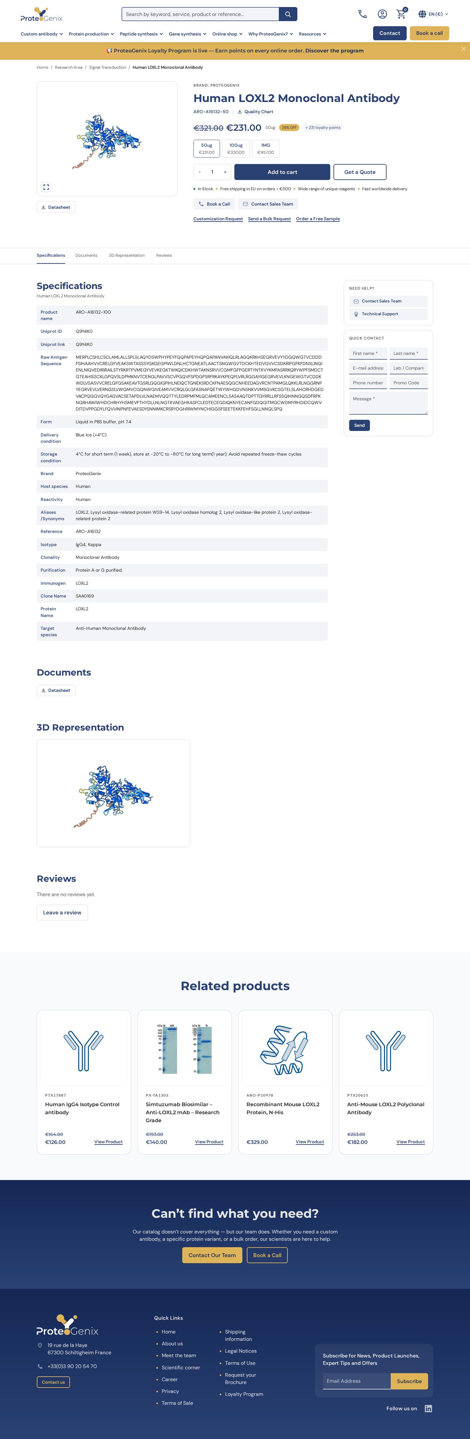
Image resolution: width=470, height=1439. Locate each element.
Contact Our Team (212, 1255)
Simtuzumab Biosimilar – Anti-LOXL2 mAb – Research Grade (183, 1112)
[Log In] (382, 14)
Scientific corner (181, 1367)
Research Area (68, 67)
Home (42, 67)
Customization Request (218, 219)
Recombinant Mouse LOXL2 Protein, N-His (283, 1108)
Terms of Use (240, 1363)
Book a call (429, 33)
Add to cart (282, 172)
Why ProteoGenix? (268, 34)
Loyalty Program (244, 1394)
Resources (310, 34)
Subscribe (409, 1381)
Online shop (224, 34)
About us (172, 1343)
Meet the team (179, 1355)
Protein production (89, 34)
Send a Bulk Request (269, 219)
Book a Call (267, 1255)
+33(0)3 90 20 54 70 (72, 1366)
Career (170, 1379)
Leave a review (62, 912)
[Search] (288, 14)
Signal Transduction (107, 67)
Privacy (170, 1391)
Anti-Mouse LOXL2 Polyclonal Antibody (386, 1108)
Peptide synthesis (139, 34)
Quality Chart (259, 111)
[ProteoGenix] (41, 14)
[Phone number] (363, 14)
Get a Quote (360, 172)
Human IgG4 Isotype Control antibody (82, 1108)
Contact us (53, 1382)
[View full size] (46, 187)
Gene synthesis (185, 34)
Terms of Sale (177, 1403)
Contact (390, 33)
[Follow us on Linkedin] (428, 1408)
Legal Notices (241, 1351)
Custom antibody (39, 34)
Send (359, 425)
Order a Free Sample (318, 219)
